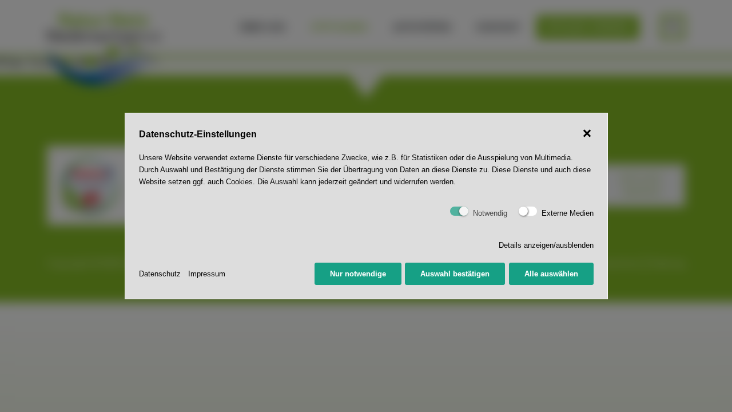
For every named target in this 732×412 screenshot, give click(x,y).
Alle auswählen (551, 274)
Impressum (206, 274)
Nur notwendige (358, 274)
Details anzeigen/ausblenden (546, 245)
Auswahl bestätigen (455, 274)
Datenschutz (160, 274)
